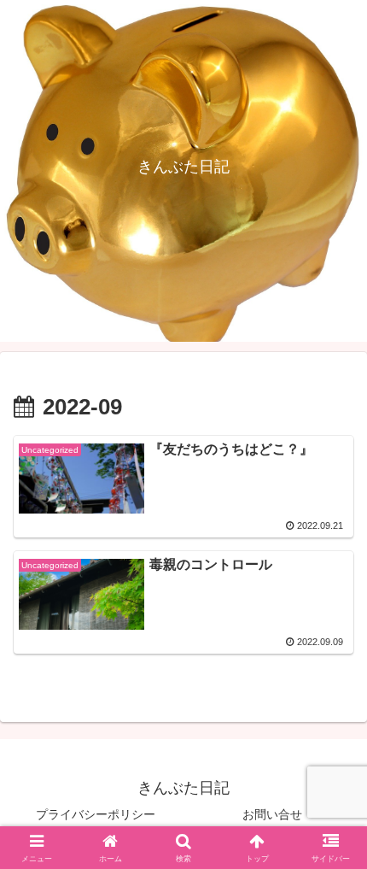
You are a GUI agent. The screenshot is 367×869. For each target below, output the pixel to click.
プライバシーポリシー (95, 814)
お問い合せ (272, 814)
